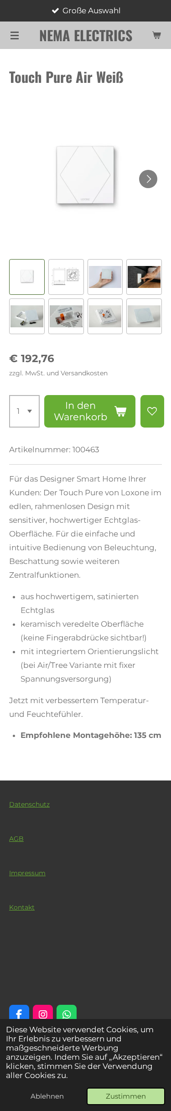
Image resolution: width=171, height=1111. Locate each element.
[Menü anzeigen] (15, 35)
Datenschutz (29, 804)
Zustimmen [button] (126, 1096)
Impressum (27, 873)
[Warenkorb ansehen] (156, 35)
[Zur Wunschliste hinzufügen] (152, 411)
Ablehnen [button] (47, 1096)
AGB (16, 838)
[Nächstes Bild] (148, 179)
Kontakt (22, 907)
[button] (27, 277)
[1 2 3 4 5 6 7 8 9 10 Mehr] (24, 411)
